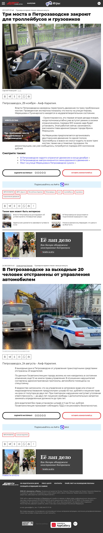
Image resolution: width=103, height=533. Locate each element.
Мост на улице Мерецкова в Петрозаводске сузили (47, 163)
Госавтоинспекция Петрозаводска (15, 351)
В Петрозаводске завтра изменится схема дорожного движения (54, 160)
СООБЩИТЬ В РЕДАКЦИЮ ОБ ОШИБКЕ (33, 486)
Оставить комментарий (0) (81, 173)
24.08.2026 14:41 (8, 266)
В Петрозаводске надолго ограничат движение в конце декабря (54, 158)
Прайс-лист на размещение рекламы (79, 483)
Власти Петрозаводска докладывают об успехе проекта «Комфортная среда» (29, 216)
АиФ (19, 91)
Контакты (58, 483)
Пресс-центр (46, 483)
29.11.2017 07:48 (8, 10)
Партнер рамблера (42, 523)
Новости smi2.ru (10, 258)
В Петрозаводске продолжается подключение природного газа (75, 216)
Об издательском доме (29, 483)
